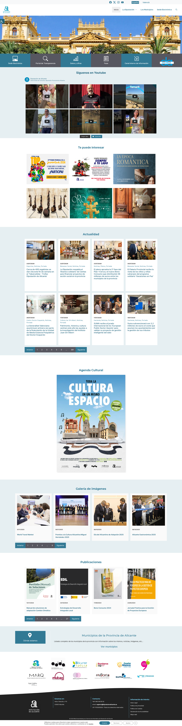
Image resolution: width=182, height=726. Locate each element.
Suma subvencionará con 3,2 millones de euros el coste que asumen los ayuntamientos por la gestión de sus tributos (141, 326)
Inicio (116, 10)
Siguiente (81, 350)
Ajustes (128, 723)
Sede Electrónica (164, 10)
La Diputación (128, 10)
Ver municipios (109, 646)
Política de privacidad (137, 705)
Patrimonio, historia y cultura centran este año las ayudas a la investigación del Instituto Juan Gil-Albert (73, 329)
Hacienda (97, 320)
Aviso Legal (133, 703)
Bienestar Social (66, 266)
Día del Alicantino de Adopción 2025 (109, 535)
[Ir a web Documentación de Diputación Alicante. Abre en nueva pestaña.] (76, 60)
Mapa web (133, 714)
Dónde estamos (30, 640)
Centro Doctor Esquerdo (35, 320)
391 (72, 350)
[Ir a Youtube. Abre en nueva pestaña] (122, 2)
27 (67, 619)
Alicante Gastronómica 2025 (144, 535)
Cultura (62, 320)
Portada (44, 266)
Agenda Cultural (91, 370)
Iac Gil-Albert (71, 320)
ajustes (91, 724)
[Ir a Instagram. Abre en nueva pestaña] (118, 2)
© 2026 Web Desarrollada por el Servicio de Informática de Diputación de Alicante (91, 718)
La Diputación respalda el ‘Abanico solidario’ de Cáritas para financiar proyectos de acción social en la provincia (73, 272)
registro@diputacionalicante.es (106, 704)
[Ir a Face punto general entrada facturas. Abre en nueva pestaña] (106, 60)
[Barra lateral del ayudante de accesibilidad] (2, 21)
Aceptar (104, 723)
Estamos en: (59, 699)
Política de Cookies (136, 708)
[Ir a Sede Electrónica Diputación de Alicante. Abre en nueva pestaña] (15, 60)
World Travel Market (25, 535)
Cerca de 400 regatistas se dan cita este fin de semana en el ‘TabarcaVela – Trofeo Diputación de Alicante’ (40, 272)
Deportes (30, 266)
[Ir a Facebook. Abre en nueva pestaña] (110, 2)
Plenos (103, 266)
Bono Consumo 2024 (102, 608)
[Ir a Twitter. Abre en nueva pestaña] (114, 2)
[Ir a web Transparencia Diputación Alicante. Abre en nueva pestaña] (45, 60)
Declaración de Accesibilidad (139, 711)
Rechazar (116, 723)
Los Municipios (147, 10)
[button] (176, 10)
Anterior (30, 350)
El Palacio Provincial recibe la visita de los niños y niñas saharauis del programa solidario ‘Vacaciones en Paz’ (140, 272)
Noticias (37, 266)
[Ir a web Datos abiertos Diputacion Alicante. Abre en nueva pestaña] (167, 60)
